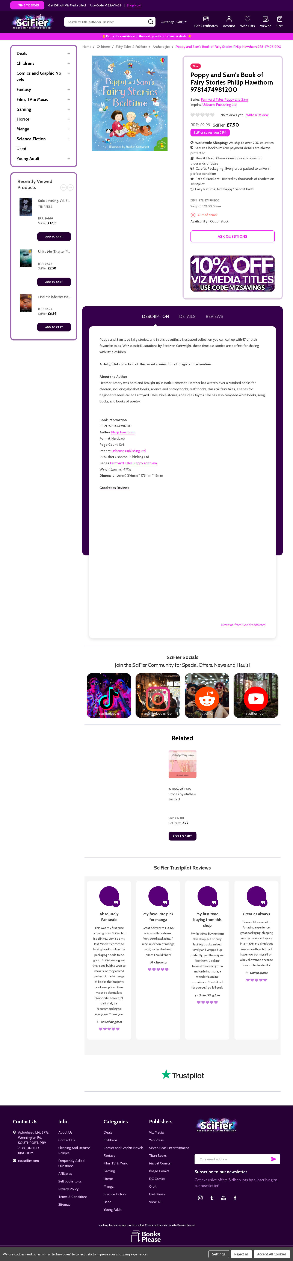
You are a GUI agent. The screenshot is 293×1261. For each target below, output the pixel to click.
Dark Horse (157, 1194)
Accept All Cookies (272, 1254)
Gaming (24, 109)
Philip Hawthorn (122, 432)
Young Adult (28, 158)
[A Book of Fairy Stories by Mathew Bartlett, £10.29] (182, 764)
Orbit (153, 1186)
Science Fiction (31, 138)
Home (86, 47)
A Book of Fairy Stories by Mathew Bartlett (182, 794)
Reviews (214, 316)
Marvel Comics (160, 1163)
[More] (69, 53)
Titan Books (158, 1156)
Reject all (241, 1254)
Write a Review (257, 115)
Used (21, 148)
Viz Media (156, 1132)
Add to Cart (54, 236)
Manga (23, 129)
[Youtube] (223, 1198)
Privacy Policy (68, 1189)
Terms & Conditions (72, 1197)
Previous (63, 187)
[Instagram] (200, 1198)
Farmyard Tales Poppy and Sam (133, 463)
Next (70, 187)
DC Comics (157, 1179)
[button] (232, 274)
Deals (22, 53)
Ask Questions (232, 236)
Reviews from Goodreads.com (243, 625)
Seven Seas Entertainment (169, 1148)
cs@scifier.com (28, 1161)
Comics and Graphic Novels (39, 76)
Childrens (25, 63)
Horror (23, 119)
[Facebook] (235, 1198)
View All (155, 1202)
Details (187, 316)
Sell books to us (70, 1181)
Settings (218, 1254)
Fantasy (24, 89)
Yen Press (45, 206)
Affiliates (65, 1174)
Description (155, 316)
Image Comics (159, 1171)
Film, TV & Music (32, 99)
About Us (65, 1132)
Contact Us (66, 1140)
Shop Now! (134, 5)
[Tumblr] (212, 1198)
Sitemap (64, 1204)
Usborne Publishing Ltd (129, 451)
